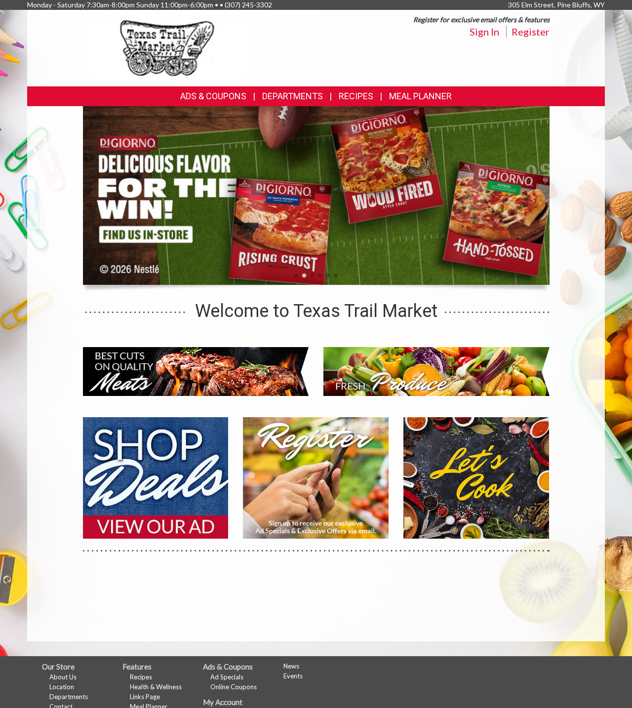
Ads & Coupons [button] (213, 96)
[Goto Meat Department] (196, 370)
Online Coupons (233, 687)
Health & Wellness (156, 687)
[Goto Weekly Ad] (156, 476)
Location (61, 687)
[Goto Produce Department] (436, 370)
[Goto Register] (316, 476)
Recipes (356, 96)
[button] (296, 275)
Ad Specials (226, 677)
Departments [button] (292, 96)
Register (531, 32)
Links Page (145, 697)
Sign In (484, 32)
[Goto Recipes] (476, 476)
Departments (68, 697)
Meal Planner (420, 96)
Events (293, 676)
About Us (63, 677)
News (291, 666)
